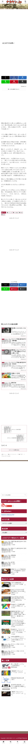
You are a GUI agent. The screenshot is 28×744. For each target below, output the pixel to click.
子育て (4, 212)
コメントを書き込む (14, 450)
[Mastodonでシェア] (11, 514)
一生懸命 (16, 212)
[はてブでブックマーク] (23, 518)
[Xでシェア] (5, 514)
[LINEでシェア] (5, 522)
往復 (21, 212)
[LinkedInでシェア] (17, 522)
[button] (22, 81)
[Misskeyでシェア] (23, 514)
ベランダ (10, 212)
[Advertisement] (14, 25)
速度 (4, 214)
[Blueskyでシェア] (17, 514)
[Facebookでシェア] (5, 518)
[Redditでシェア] (17, 518)
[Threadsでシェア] (11, 518)
